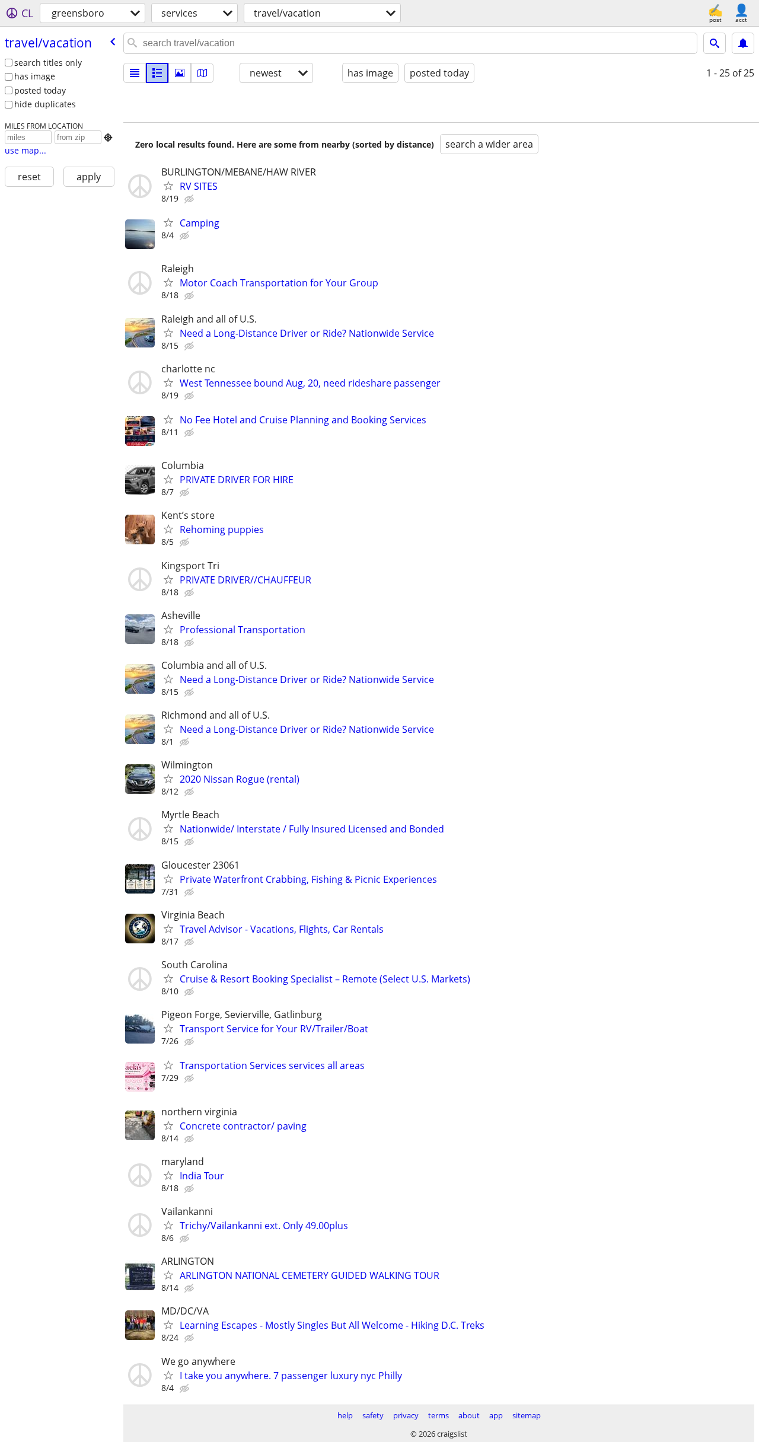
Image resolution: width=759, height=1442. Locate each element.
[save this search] (743, 43)
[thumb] (157, 73)
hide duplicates (45, 104)
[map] (202, 73)
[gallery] (179, 73)
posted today (40, 90)
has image (34, 76)
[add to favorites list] (168, 185)
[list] (134, 73)
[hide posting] (190, 199)
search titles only (48, 62)
